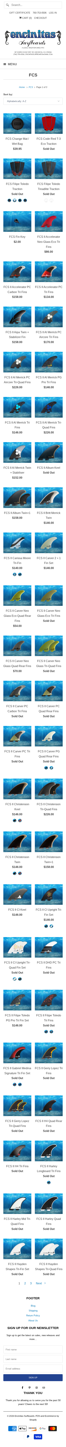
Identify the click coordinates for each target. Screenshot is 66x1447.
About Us (33, 1320)
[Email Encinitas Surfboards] (43, 1387)
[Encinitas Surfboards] (32, 41)
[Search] (7, 5)
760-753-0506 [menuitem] (39, 12)
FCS (33, 75)
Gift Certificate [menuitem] (19, 12)
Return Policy (33, 1315)
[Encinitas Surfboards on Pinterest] (29, 1387)
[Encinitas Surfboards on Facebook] (22, 1387)
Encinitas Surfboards (24, 1416)
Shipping (33, 1310)
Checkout (40, 18)
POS (38, 1416)
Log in (53, 12)
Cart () (26, 18)
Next (39, 1283)
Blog (33, 1305)
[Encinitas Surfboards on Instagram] (36, 1387)
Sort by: (8, 94)
